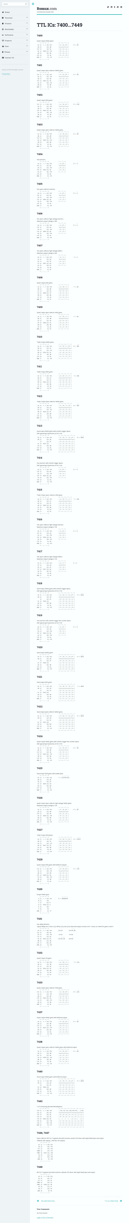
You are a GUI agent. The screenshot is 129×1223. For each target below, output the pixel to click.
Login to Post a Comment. (45, 1217)
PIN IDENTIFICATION (48, 1201)
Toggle (33, 4)
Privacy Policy (6, 74)
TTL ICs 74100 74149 (111, 1201)
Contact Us (9, 58)
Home (7, 12)
